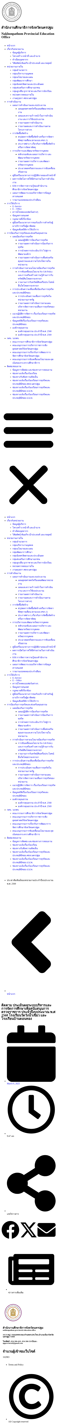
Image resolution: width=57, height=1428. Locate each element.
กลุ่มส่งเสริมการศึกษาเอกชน (26, 87)
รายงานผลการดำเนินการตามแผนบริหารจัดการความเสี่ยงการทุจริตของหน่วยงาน (36, 306)
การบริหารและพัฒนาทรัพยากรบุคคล (30, 151)
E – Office (17, 209)
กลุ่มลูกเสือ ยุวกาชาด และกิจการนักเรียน (31, 91)
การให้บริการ (13, 203)
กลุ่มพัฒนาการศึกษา (22, 80)
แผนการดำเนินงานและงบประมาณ (29, 105)
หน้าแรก (11, 45)
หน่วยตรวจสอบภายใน (23, 94)
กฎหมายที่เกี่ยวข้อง (21, 219)
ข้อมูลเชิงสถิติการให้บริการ (25, 229)
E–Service (16, 206)
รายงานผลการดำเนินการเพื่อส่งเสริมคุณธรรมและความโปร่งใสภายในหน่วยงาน (35, 261)
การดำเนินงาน (14, 101)
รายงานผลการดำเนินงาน (30, 123)
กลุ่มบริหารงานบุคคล (22, 73)
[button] (28, 457)
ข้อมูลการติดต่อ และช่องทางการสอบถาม (32, 370)
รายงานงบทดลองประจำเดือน (26, 200)
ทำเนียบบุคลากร (20, 59)
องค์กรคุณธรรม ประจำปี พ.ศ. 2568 (34, 331)
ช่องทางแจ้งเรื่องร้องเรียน (24, 373)
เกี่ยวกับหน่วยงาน (15, 49)
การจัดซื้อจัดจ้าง (20, 133)
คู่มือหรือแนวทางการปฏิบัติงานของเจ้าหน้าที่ (33, 175)
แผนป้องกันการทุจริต (22, 236)
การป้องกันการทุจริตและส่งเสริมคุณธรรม (27, 233)
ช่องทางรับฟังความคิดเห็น (25, 377)
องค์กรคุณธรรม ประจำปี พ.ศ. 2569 (34, 335)
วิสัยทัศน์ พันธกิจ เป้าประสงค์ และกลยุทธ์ (32, 63)
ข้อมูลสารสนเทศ (20, 215)
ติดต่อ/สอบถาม (14, 366)
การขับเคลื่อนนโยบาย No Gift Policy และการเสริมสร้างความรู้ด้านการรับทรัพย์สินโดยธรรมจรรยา (35, 275)
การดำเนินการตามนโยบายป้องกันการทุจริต (33, 268)
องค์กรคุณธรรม (20, 328)
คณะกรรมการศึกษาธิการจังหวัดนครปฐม (32, 342)
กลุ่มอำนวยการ (19, 70)
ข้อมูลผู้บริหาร (19, 52)
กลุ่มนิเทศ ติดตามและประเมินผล (28, 84)
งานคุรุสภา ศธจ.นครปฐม (24, 98)
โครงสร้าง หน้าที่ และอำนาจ (26, 56)
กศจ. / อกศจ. (13, 338)
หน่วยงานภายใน (15, 66)
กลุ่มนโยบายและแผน (22, 77)
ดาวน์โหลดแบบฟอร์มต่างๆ (25, 212)
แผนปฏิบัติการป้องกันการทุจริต (33, 240)
